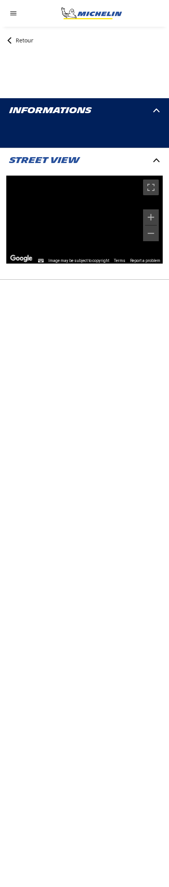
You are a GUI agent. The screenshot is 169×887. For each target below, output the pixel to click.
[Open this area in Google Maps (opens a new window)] (21, 258)
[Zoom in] (151, 217)
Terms (119, 260)
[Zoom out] (151, 233)
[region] (84, 220)
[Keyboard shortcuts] (41, 261)
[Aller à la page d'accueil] (91, 13)
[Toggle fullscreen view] (151, 187)
